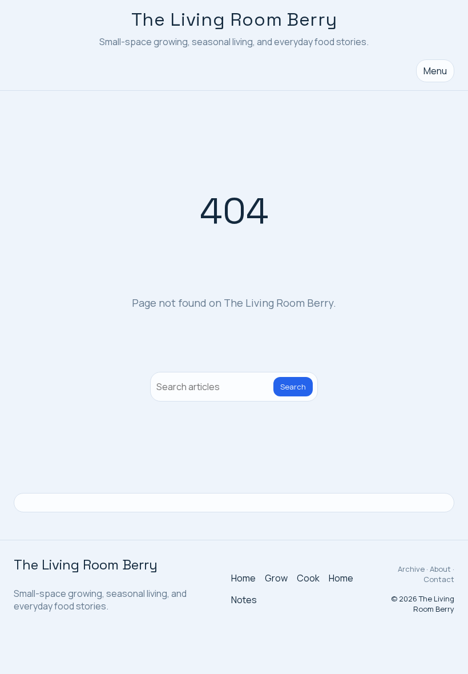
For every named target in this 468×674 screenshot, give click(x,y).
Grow (276, 578)
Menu (435, 71)
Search (293, 387)
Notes (244, 599)
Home (243, 578)
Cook (308, 578)
